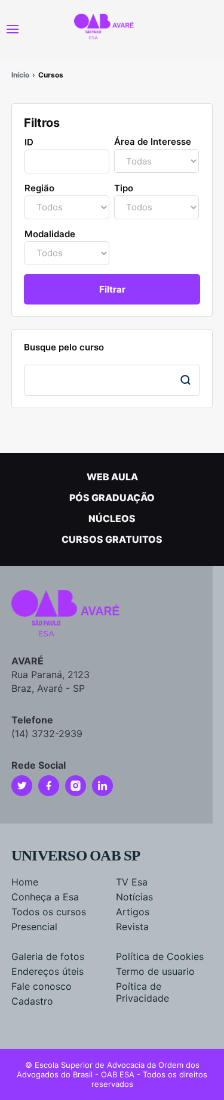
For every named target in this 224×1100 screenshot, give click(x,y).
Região (39, 188)
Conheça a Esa (45, 897)
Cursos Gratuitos (112, 539)
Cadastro (32, 1001)
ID (28, 142)
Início (20, 74)
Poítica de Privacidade (142, 992)
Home (24, 882)
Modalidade (49, 234)
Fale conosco (41, 986)
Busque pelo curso (64, 347)
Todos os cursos (48, 912)
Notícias (134, 897)
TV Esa (132, 882)
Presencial (34, 927)
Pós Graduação (112, 498)
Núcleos (112, 518)
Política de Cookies (160, 956)
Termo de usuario (155, 971)
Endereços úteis (47, 971)
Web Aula (112, 477)
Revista (132, 927)
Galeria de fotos (47, 956)
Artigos (132, 912)
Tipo (123, 188)
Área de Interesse (152, 141)
